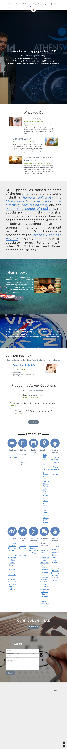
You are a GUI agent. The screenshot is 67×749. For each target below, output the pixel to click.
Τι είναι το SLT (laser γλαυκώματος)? (33, 410)
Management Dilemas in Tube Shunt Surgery (12, 559)
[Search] (36, 6)
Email (8, 655)
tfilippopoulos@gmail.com (12, 457)
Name (9, 650)
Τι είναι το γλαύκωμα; (33, 394)
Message (10, 660)
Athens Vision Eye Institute (55, 469)
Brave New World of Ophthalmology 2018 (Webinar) (12, 584)
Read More (19, 297)
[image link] (47, 285)
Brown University (35, 204)
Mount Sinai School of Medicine (30, 208)
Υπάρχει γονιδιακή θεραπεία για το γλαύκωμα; (33, 403)
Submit (10, 672)
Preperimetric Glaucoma (12, 572)
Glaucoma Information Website (55, 459)
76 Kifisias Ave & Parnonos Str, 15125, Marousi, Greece (46, 490)
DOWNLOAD (33, 626)
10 (45, 311)
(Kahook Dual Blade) (55, 560)
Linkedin (33, 457)
